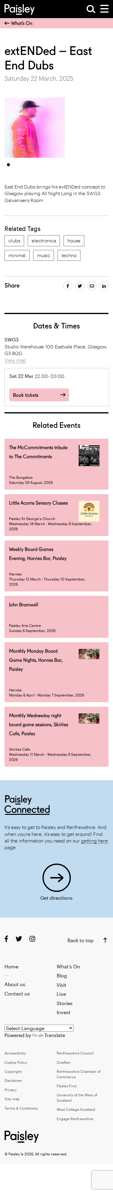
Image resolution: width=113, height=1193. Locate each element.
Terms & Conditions (21, 1108)
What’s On (21, 23)
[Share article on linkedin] (103, 285)
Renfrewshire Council (75, 1053)
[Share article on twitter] (79, 285)
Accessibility (15, 1053)
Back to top (80, 940)
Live (61, 994)
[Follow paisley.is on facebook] (6, 938)
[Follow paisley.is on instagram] (32, 938)
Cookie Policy (16, 1062)
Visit (61, 985)
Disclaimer (13, 1080)
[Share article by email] (91, 285)
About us (15, 984)
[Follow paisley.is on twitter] (19, 938)
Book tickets (25, 395)
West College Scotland (76, 1109)
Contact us (17, 993)
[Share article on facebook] (67, 285)
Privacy (11, 1090)
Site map (12, 1099)
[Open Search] (91, 9)
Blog (62, 975)
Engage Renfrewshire (75, 1119)
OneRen (64, 1062)
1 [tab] (8, 164)
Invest (64, 1012)
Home (11, 966)
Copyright (13, 1071)
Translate (54, 1035)
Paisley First (67, 1086)
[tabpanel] (34, 128)
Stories (65, 1003)
